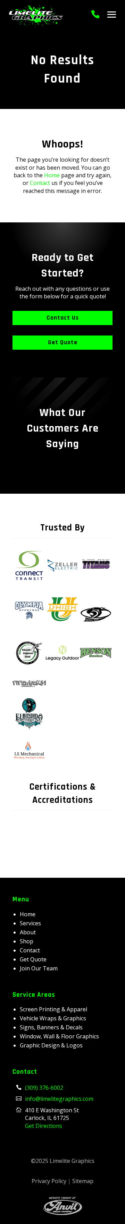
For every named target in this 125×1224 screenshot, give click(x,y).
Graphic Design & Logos (51, 1045)
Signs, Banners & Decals (51, 1027)
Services (30, 923)
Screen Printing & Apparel (53, 1009)
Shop (26, 941)
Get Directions (43, 1126)
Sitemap (82, 1181)
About (28, 932)
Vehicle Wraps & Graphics (53, 1018)
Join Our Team (39, 968)
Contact (40, 183)
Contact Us (63, 318)
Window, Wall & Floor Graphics (59, 1036)
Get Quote (62, 342)
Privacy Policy (49, 1181)
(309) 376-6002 (44, 1087)
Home (52, 175)
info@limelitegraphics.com (59, 1099)
